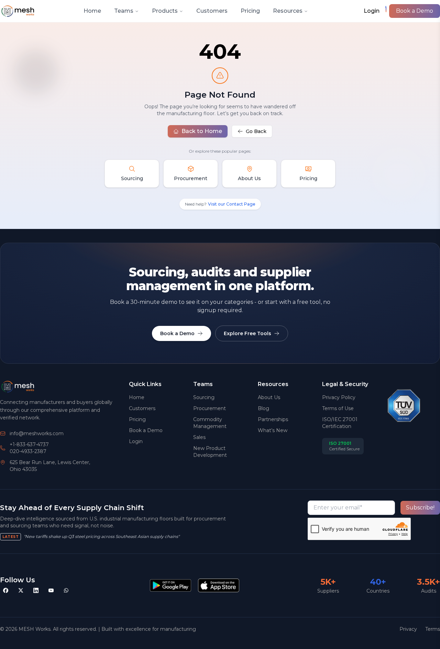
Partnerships (273, 419)
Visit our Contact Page (231, 204)
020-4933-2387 (28, 451)
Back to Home (202, 131)
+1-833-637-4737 (29, 444)
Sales (199, 437)
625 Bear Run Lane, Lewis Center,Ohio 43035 (50, 465)
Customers (212, 11)
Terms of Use (338, 408)
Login (136, 441)
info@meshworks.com (37, 433)
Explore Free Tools (247, 333)
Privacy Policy (338, 397)
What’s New (272, 430)
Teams (123, 11)
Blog (263, 408)
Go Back (256, 131)
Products (165, 11)
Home (92, 11)
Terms (432, 629)
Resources (287, 11)
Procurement (209, 408)
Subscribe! (420, 507)
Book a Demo (414, 11)
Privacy (408, 629)
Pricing (250, 11)
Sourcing (203, 397)
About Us (269, 397)
